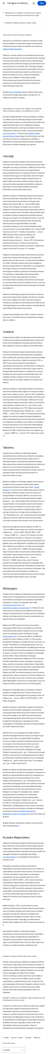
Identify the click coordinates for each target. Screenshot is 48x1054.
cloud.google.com (9, 636)
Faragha (28, 1038)
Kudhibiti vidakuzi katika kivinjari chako (20, 23)
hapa (16, 826)
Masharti (37, 1038)
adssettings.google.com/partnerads (16, 608)
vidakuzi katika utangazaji (12, 49)
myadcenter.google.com (12, 605)
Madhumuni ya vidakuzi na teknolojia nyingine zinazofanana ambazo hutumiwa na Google (23, 14)
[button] (4, 3)
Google (6, 1038)
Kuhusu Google (17, 1038)
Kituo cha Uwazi (9, 1043)
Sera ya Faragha (15, 92)
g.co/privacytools (9, 133)
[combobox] (13, 1050)
